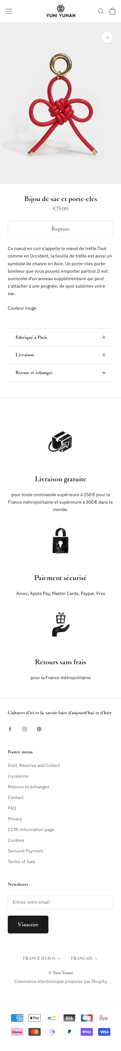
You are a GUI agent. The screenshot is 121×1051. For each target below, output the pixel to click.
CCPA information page (31, 829)
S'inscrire (28, 924)
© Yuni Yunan (60, 973)
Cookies (16, 840)
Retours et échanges (28, 787)
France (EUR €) (39, 958)
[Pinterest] (39, 729)
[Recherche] (101, 11)
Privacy (15, 819)
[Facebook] (10, 729)
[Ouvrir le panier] (112, 11)
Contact (16, 797)
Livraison (24, 355)
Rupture (60, 228)
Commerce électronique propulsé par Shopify (61, 981)
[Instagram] (24, 729)
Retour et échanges (33, 373)
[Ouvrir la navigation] (9, 11)
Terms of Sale (21, 861)
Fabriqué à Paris (31, 337)
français (81, 958)
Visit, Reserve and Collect (34, 765)
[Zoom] (107, 37)
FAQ (12, 808)
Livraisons (18, 776)
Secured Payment (25, 851)
